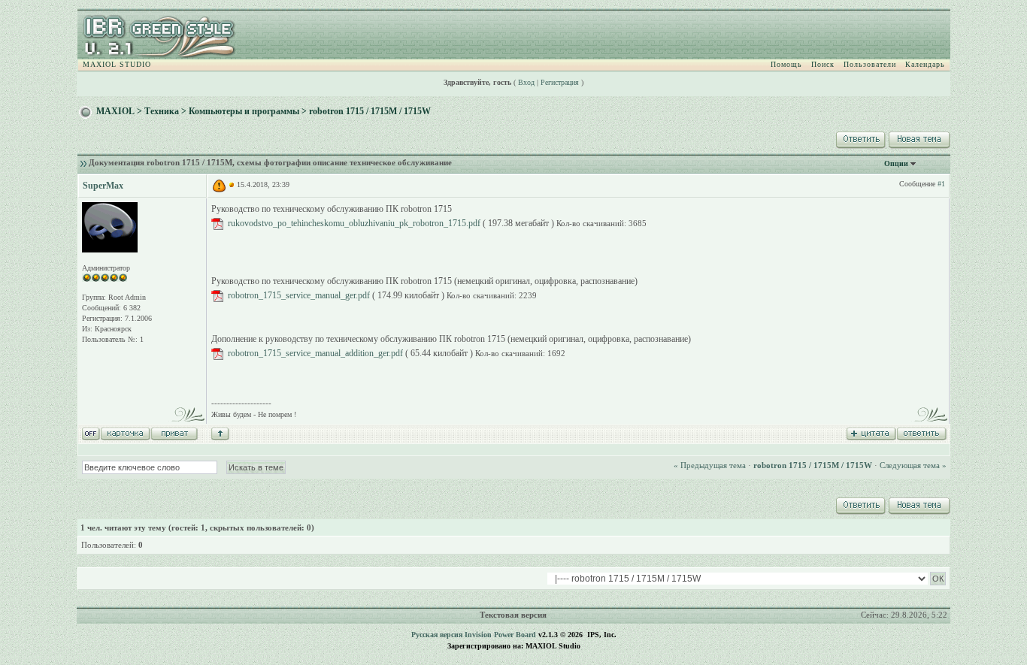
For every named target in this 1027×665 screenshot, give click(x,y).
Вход (526, 82)
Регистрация (560, 82)
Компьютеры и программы (244, 111)
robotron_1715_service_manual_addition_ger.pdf (315, 353)
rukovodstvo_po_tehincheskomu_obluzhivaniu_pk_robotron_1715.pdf (354, 223)
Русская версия (436, 634)
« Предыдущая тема (710, 465)
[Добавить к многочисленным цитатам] (871, 432)
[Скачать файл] (217, 223)
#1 (941, 184)
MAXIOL (115, 111)
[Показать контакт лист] (125, 432)
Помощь (786, 64)
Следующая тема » (913, 465)
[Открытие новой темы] (918, 137)
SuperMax (103, 185)
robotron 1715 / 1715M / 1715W (370, 111)
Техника (161, 111)
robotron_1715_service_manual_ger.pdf (299, 295)
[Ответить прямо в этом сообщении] (921, 432)
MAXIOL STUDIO (117, 64)
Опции (896, 163)
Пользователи (870, 64)
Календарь (925, 64)
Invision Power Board (500, 634)
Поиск (823, 64)
